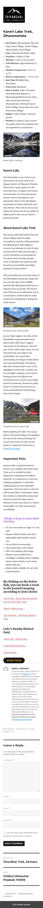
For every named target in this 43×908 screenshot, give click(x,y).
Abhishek (10, 729)
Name (6, 797)
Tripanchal (26, 674)
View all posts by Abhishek (22, 720)
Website (7, 820)
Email (7, 808)
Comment (8, 760)
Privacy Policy (10, 894)
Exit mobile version (21, 904)
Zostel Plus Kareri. (11, 448)
